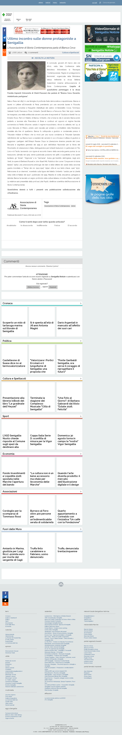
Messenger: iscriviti (11, 678)
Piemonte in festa (89, 656)
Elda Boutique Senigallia (51, 690)
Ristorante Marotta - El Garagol (54, 652)
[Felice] (57, 231)
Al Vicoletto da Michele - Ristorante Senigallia (57, 654)
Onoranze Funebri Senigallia (13, 683)
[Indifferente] (42, 231)
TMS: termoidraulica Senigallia (53, 617)
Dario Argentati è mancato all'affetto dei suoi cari (69, 325)
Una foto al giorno (10, 694)
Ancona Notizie (88, 631)
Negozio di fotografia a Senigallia (54, 659)
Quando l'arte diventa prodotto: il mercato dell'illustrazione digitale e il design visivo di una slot (69, 480)
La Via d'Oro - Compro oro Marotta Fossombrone (59, 642)
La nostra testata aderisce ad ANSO (55, 698)
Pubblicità (72, 731)
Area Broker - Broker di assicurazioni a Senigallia (59, 633)
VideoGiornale (9, 636)
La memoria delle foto (11, 643)
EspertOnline (9, 641)
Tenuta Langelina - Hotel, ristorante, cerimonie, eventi (60, 657)
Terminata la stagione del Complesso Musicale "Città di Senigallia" (40, 403)
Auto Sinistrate (88, 671)
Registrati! (53, 287)
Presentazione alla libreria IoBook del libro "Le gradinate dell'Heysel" (13, 402)
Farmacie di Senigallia (11, 681)
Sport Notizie (87, 674)
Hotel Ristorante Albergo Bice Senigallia (56, 676)
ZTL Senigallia (49, 699)
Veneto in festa (88, 663)
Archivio (7, 662)
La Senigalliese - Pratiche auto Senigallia (56, 655)
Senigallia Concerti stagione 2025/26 (55, 686)
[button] (94, 2)
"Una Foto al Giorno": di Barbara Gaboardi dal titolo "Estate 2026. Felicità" (69, 403)
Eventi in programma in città (13, 716)
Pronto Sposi (87, 676)
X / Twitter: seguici (10, 680)
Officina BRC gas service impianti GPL (56, 671)
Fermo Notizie (88, 634)
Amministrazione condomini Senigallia (55, 645)
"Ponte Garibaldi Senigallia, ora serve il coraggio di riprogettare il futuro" (69, 366)
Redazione (8, 664)
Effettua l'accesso (33, 287)
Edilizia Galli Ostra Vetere (52, 626)
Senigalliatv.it (87, 617)
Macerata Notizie (89, 636)
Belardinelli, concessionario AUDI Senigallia (57, 643)
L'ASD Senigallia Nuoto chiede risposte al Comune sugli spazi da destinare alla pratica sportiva (14, 442)
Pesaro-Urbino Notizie (90, 638)
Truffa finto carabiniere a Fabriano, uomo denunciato (39, 553)
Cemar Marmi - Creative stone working (56, 628)
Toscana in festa (89, 659)
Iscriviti (7, 666)
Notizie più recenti (10, 661)
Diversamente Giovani (11, 651)
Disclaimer (65, 731)
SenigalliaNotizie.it (89, 616)
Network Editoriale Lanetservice (14, 686)
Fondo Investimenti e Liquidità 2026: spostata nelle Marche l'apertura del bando (14, 479)
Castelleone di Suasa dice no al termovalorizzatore (14, 363)
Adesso (18, 20)
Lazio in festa (88, 653)
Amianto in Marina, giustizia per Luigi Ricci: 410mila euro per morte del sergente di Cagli (14, 554)
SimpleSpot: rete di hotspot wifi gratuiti (55, 631)
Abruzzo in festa (88, 647)
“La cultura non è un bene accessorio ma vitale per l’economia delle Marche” (41, 479)
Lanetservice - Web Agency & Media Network (58, 616)
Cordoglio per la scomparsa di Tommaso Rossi (12, 513)
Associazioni (9, 623)
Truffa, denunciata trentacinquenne (68, 550)
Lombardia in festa (89, 654)
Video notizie (9, 703)
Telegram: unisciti (10, 676)
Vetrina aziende (9, 667)
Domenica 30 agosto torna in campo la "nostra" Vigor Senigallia (68, 440)
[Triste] (26, 231)
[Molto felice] (72, 231)
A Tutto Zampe (9, 639)
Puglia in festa (88, 658)
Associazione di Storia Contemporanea (57, 206)
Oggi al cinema (9, 718)
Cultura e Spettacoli (70, 53)
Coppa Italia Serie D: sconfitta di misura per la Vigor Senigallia (41, 440)
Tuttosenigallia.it (88, 621)
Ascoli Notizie (88, 632)
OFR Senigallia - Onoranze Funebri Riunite (57, 661)
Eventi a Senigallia (10, 685)
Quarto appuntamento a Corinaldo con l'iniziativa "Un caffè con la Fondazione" (69, 516)
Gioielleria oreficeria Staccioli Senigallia (56, 688)
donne (73, 206)
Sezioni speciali (9, 705)
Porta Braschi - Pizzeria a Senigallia (55, 673)
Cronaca (7, 616)
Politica (7, 619)
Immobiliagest (88, 678)
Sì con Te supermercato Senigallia (54, 648)
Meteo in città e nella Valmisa (13, 715)
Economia (8, 626)
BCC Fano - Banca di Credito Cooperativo (57, 636)
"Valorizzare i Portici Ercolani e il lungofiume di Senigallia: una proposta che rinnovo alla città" (41, 367)
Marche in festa (88, 646)
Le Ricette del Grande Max (13, 638)
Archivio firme (9, 673)
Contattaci (8, 669)
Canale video (9, 701)
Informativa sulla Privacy (82, 731)
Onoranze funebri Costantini (53, 621)
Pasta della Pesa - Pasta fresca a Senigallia (57, 662)
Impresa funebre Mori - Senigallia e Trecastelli (58, 650)
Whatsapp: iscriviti (10, 674)
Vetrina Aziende (9, 634)
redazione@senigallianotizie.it (13, 671)
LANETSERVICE (46, 731)
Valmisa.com (87, 619)
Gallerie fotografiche (11, 698)
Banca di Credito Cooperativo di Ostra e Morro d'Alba (60, 619)
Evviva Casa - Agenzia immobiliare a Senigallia (58, 635)
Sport (6, 621)
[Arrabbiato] (11, 231)
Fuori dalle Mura (10, 624)
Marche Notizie (88, 629)
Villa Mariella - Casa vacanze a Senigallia (56, 674)
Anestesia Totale (10, 653)
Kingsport (86, 673)
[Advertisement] (103, 99)
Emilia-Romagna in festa (91, 649)
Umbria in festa (88, 661)
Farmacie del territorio (11, 713)
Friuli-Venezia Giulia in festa (92, 651)
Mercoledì (29, 20)
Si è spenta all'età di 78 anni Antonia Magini (41, 325)
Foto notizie (8, 696)
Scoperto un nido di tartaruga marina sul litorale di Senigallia (14, 327)
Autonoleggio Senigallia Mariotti (53, 623)
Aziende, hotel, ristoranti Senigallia (54, 647)
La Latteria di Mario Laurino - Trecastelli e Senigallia (59, 685)
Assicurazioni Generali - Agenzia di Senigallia (57, 624)
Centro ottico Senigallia (51, 629)
